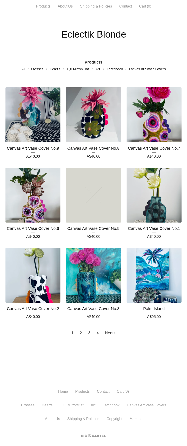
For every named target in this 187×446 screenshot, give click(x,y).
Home (63, 391)
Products (43, 6)
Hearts (55, 69)
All (23, 69)
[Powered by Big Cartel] (93, 436)
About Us (65, 6)
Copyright (114, 419)
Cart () (145, 6)
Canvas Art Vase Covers (147, 69)
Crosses (37, 69)
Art (98, 69)
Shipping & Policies (96, 6)
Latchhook (115, 69)
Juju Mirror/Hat (78, 69)
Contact (125, 6)
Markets (136, 419)
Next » (110, 333)
